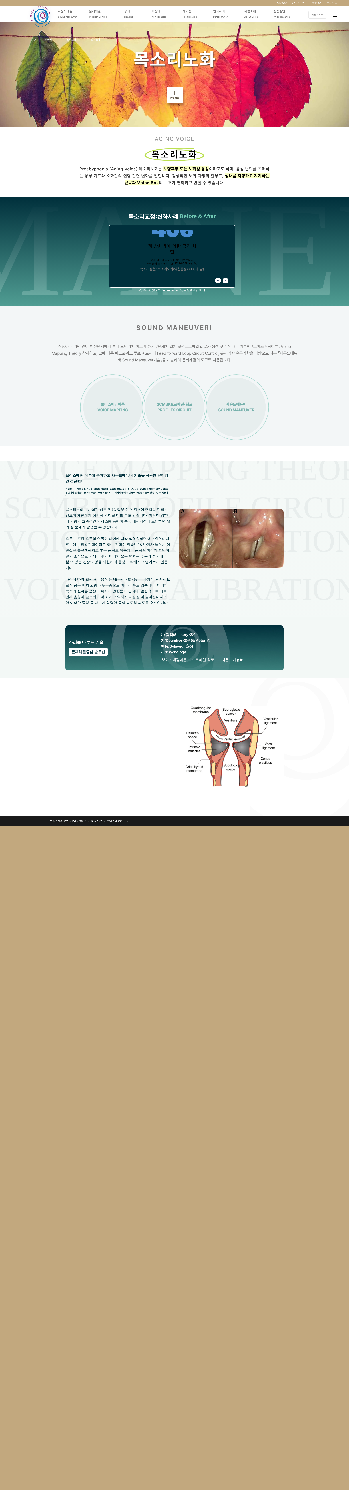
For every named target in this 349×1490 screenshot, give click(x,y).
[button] (218, 280)
